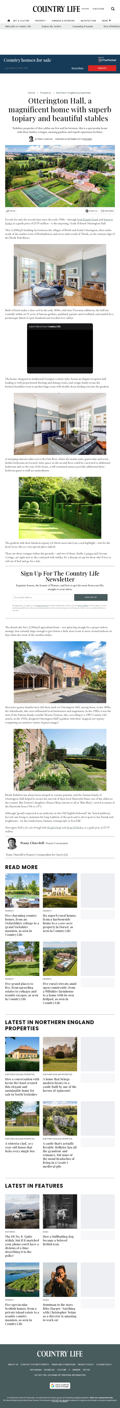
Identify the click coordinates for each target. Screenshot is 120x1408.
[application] (60, 348)
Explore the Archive (52, 26)
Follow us (93, 211)
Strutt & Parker (75, 827)
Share (12, 211)
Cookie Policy (104, 1364)
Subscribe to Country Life (18, 26)
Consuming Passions (82, 26)
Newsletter (109, 211)
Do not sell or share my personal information (60, 1375)
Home (31, 93)
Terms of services (42, 605)
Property (40, 20)
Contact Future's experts (34, 1364)
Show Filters (77, 68)
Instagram (36, 1369)
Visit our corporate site (101, 1397)
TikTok (86, 1369)
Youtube (61, 1369)
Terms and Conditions (63, 1364)
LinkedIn (76, 1369)
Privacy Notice (83, 605)
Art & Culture (21, 20)
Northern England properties (73, 93)
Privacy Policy (86, 1364)
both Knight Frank (87, 219)
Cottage (88, 553)
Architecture (88, 20)
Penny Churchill (45, 139)
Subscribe (98, 8)
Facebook (49, 1369)
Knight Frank (54, 827)
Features (88, 139)
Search (102, 68)
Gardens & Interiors (63, 20)
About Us (13, 1364)
